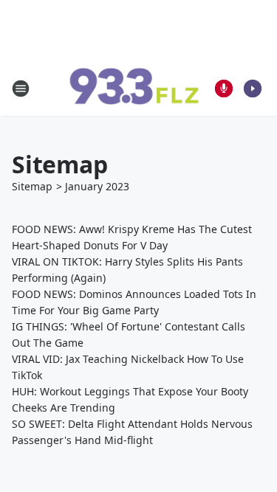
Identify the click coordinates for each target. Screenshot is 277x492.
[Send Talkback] (224, 88)
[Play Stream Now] (252, 88)
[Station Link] (133, 88)
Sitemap (32, 186)
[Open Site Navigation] (21, 88)
